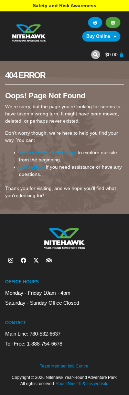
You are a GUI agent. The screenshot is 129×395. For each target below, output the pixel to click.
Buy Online (98, 36)
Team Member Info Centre (64, 366)
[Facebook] (23, 260)
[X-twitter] (36, 260)
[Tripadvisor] (48, 260)
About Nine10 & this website (82, 383)
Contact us (32, 167)
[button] (95, 54)
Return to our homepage (47, 152)
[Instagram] (10, 260)
